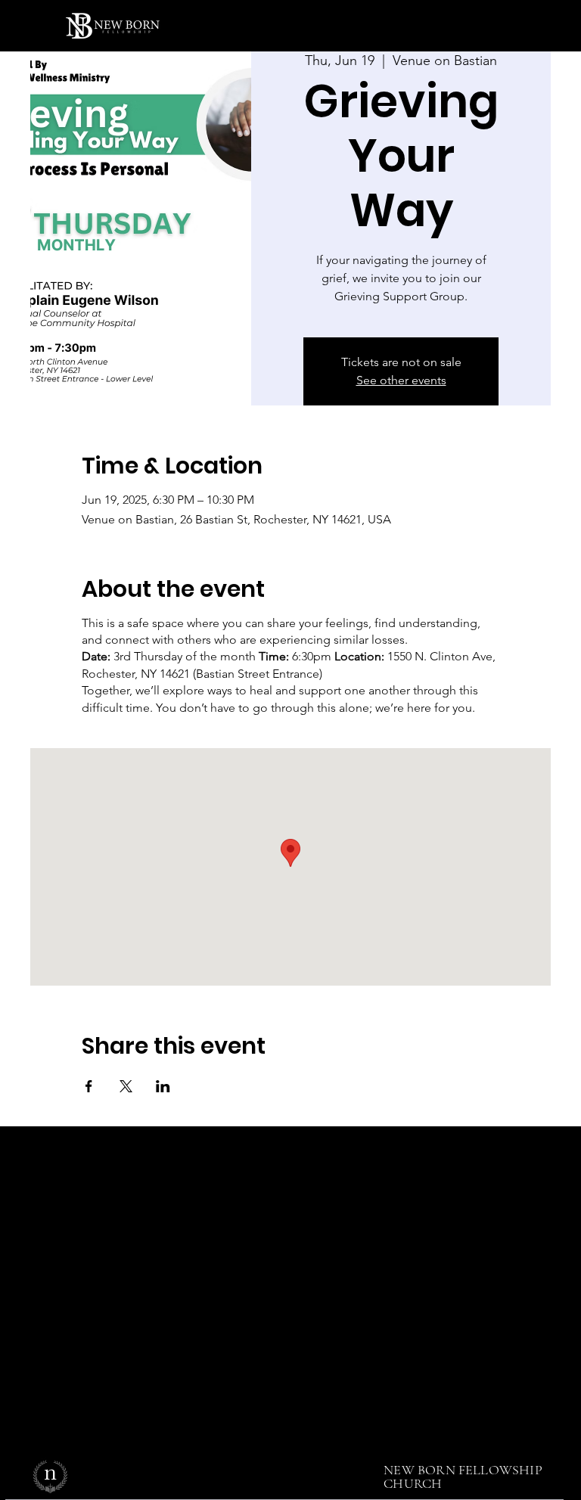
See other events (401, 380)
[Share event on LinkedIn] (163, 1086)
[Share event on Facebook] (89, 1086)
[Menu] (526, 26)
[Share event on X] (126, 1086)
